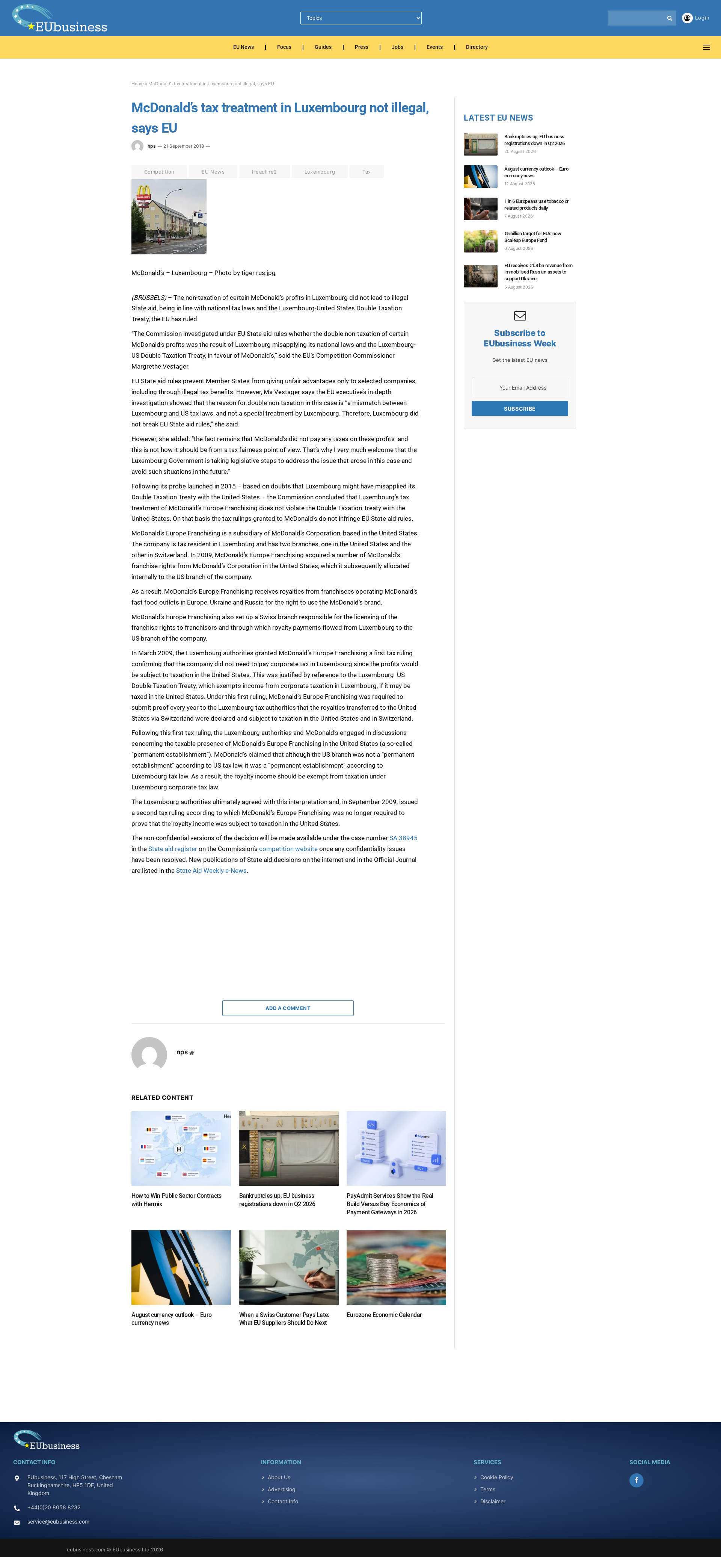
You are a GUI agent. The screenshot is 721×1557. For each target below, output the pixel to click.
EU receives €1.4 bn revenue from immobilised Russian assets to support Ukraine (538, 272)
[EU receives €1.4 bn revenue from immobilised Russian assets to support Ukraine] (484, 276)
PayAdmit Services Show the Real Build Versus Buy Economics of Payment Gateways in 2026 (390, 1204)
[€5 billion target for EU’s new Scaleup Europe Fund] (484, 241)
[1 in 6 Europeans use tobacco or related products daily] (484, 209)
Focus (284, 47)
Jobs (397, 47)
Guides (323, 47)
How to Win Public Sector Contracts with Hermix (176, 1200)
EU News (243, 47)
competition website (288, 849)
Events (435, 47)
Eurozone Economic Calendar (384, 1314)
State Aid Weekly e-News (211, 870)
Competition (159, 172)
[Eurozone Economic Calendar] (396, 1267)
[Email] (105, 272)
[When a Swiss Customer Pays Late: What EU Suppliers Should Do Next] (289, 1267)
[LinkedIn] (105, 238)
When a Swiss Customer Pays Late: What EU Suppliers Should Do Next (284, 1319)
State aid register (172, 849)
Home (137, 83)
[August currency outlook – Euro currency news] (181, 1267)
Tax (366, 172)
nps (152, 146)
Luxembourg (320, 172)
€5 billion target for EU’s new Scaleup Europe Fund (532, 237)
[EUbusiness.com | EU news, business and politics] (60, 18)
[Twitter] (105, 220)
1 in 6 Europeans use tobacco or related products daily (536, 204)
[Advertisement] (187, 923)
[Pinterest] (105, 255)
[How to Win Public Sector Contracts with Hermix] (181, 1148)
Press (361, 47)
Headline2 (264, 172)
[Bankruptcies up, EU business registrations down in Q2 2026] (289, 1148)
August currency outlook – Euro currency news (171, 1319)
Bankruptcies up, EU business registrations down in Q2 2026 (277, 1200)
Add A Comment (288, 1008)
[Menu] (706, 47)
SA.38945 (403, 838)
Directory (477, 47)
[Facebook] (105, 203)
